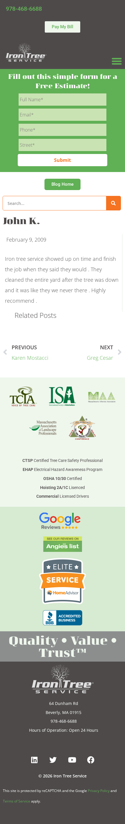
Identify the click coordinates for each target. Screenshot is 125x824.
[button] (117, 61)
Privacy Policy (99, 790)
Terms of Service (16, 801)
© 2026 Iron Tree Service (62, 776)
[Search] (113, 203)
